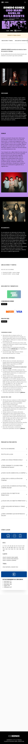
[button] (25, 2)
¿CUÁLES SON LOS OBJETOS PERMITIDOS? (13, 501)
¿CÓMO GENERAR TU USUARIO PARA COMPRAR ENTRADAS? (12, 466)
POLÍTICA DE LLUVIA (7, 454)
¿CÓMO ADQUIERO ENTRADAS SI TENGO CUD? (13, 507)
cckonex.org (14, 348)
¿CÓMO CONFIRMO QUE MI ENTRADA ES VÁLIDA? (13, 514)
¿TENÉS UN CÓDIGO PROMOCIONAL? (12, 460)
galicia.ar (22, 392)
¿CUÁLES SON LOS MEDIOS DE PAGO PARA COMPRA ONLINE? (13, 487)
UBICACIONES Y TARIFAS (7, 40)
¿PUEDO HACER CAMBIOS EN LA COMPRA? (13, 473)
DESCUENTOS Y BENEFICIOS (21, 40)
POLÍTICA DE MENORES (8, 448)
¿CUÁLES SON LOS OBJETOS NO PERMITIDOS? (10, 494)
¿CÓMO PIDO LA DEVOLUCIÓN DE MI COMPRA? (11, 479)
